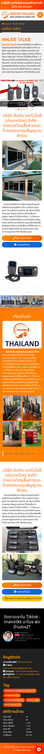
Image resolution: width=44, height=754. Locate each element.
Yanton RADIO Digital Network (20, 453)
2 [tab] (20, 292)
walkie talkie (9, 44)
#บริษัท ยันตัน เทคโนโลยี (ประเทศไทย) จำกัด (20, 690)
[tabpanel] (22, 271)
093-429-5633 (25, 6)
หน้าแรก (7, 23)
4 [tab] (27, 292)
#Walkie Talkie (32, 700)
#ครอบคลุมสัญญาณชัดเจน (14, 700)
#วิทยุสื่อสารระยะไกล (12, 695)
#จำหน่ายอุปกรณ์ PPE (12, 704)
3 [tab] (24, 292)
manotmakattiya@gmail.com (24, 598)
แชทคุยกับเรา (23, 245)
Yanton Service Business (26, 671)
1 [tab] (16, 292)
